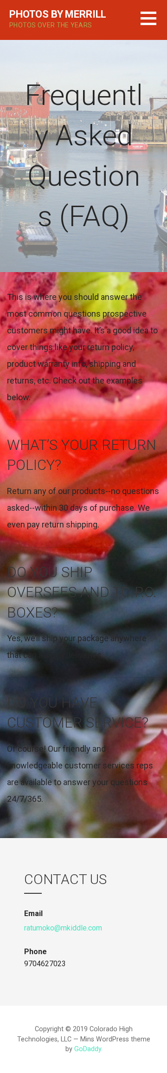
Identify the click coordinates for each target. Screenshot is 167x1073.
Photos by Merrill (57, 14)
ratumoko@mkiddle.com (63, 927)
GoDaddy (88, 1049)
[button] (154, 23)
